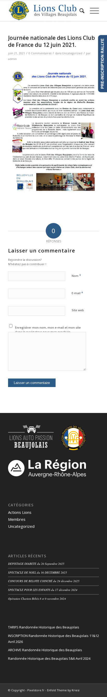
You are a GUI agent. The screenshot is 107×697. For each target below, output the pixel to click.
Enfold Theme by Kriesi (63, 690)
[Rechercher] (79, 10)
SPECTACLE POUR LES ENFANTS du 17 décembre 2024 (42, 590)
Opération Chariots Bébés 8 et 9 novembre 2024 (37, 598)
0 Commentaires (40, 53)
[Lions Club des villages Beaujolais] (44, 10)
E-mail (77, 293)
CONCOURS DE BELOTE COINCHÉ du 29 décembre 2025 (43, 581)
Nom (76, 275)
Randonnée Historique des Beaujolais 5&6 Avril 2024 (49, 658)
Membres (16, 519)
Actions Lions (19, 512)
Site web (78, 310)
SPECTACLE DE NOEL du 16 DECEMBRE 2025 (37, 572)
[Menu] (92, 10)
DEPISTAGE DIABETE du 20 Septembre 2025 (36, 564)
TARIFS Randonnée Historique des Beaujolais (43, 627)
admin (12, 59)
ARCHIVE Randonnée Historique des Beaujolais (45, 650)
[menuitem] (79, 10)
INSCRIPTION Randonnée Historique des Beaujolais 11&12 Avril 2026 (53, 638)
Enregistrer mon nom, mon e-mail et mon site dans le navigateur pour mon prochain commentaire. (48, 331)
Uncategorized (72, 53)
